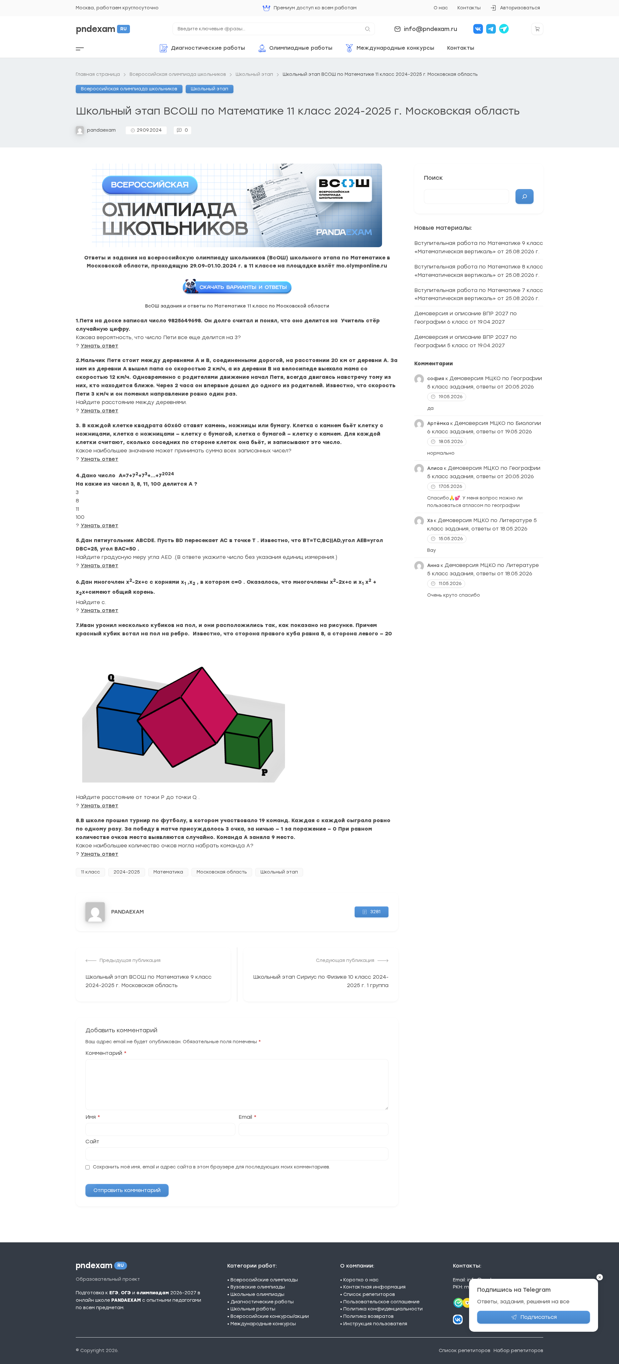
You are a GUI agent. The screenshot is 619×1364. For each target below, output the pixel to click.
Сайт (92, 1141)
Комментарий (106, 1053)
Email (248, 1117)
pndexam (101, 29)
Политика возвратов (368, 1316)
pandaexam (101, 130)
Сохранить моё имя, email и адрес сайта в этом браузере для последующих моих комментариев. (211, 1167)
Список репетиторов (369, 1294)
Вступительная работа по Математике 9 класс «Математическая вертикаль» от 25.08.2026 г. (478, 247)
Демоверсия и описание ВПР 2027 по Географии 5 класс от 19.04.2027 (465, 341)
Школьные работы (253, 1309)
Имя (92, 1117)
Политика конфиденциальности (383, 1309)
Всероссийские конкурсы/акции (270, 1316)
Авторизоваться (515, 10)
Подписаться (538, 1317)
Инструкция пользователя (375, 1324)
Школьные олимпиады (257, 1294)
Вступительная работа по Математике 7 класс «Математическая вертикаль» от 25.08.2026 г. (478, 294)
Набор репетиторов (518, 1350)
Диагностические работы (262, 1302)
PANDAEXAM (127, 912)
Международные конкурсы (263, 1324)
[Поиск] (525, 196)
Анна (433, 565)
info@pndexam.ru (430, 29)
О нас (441, 8)
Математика (168, 872)
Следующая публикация (345, 960)
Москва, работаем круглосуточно (117, 8)
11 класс (90, 872)
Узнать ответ (99, 346)
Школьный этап (209, 89)
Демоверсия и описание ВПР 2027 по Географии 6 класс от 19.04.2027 (465, 317)
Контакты (469, 8)
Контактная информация (374, 1287)
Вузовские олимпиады (258, 1287)
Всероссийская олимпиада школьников (129, 89)
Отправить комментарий (127, 1190)
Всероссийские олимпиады (264, 1280)
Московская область (222, 872)
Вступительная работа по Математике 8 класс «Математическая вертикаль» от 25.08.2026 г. (478, 271)
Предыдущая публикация (130, 960)
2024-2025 (126, 872)
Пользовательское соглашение (381, 1302)
